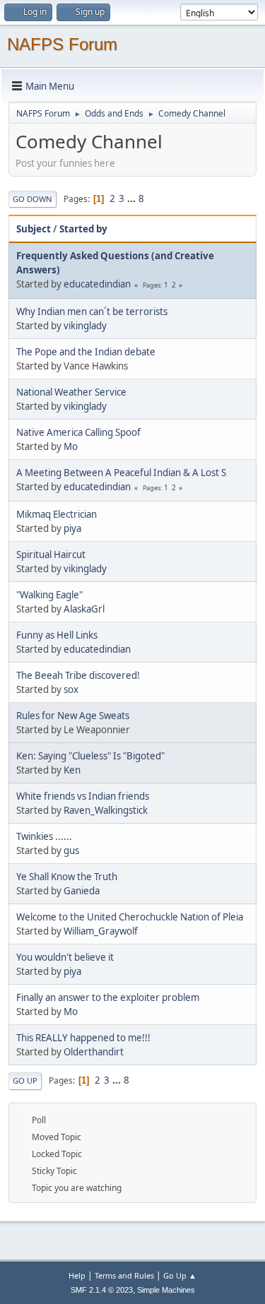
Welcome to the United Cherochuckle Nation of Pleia (129, 917)
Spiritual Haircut (51, 554)
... (132, 198)
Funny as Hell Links (57, 635)
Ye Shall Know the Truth (66, 876)
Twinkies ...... (44, 836)
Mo (71, 446)
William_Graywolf (101, 931)
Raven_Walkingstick (106, 810)
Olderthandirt (94, 1051)
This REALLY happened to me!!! (83, 1037)
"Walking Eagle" (49, 594)
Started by (83, 229)
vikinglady (85, 325)
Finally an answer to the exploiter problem (107, 997)
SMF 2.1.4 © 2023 (102, 1290)
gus (71, 850)
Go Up (25, 1080)
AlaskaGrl (84, 609)
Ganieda (82, 890)
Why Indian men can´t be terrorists (91, 311)
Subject (33, 229)
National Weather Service (71, 392)
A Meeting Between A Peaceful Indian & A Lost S (121, 472)
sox (71, 689)
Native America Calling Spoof (78, 432)
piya (72, 528)
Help (77, 1275)
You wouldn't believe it (65, 957)
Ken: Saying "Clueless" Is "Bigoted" (90, 755)
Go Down (32, 199)
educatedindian (97, 284)
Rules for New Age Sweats (72, 715)
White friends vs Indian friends (82, 796)
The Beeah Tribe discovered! (78, 675)
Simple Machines (166, 1290)
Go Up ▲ (179, 1275)
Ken (72, 770)
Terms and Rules (124, 1275)
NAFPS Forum (62, 44)
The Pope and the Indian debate (85, 351)
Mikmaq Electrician (56, 514)
